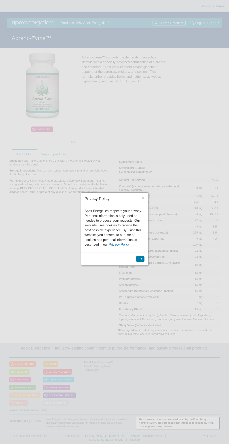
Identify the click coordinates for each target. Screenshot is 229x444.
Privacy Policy (119, 244)
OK (140, 259)
